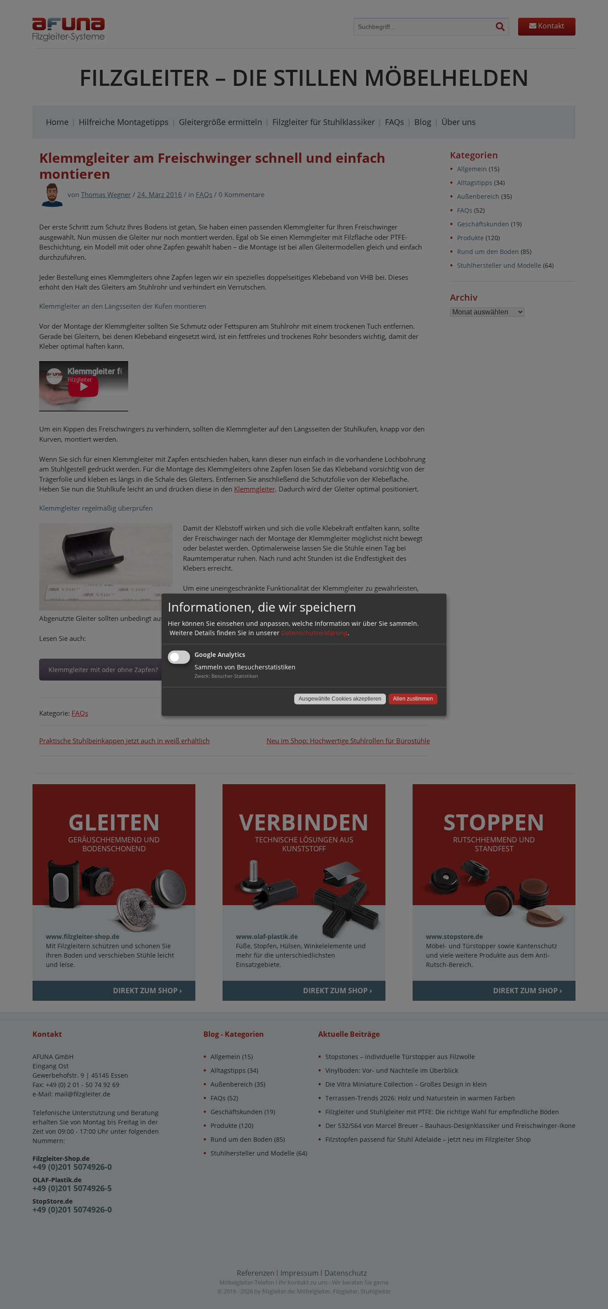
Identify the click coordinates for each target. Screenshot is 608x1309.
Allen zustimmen (413, 699)
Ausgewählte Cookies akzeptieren (340, 699)
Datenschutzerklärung (314, 632)
